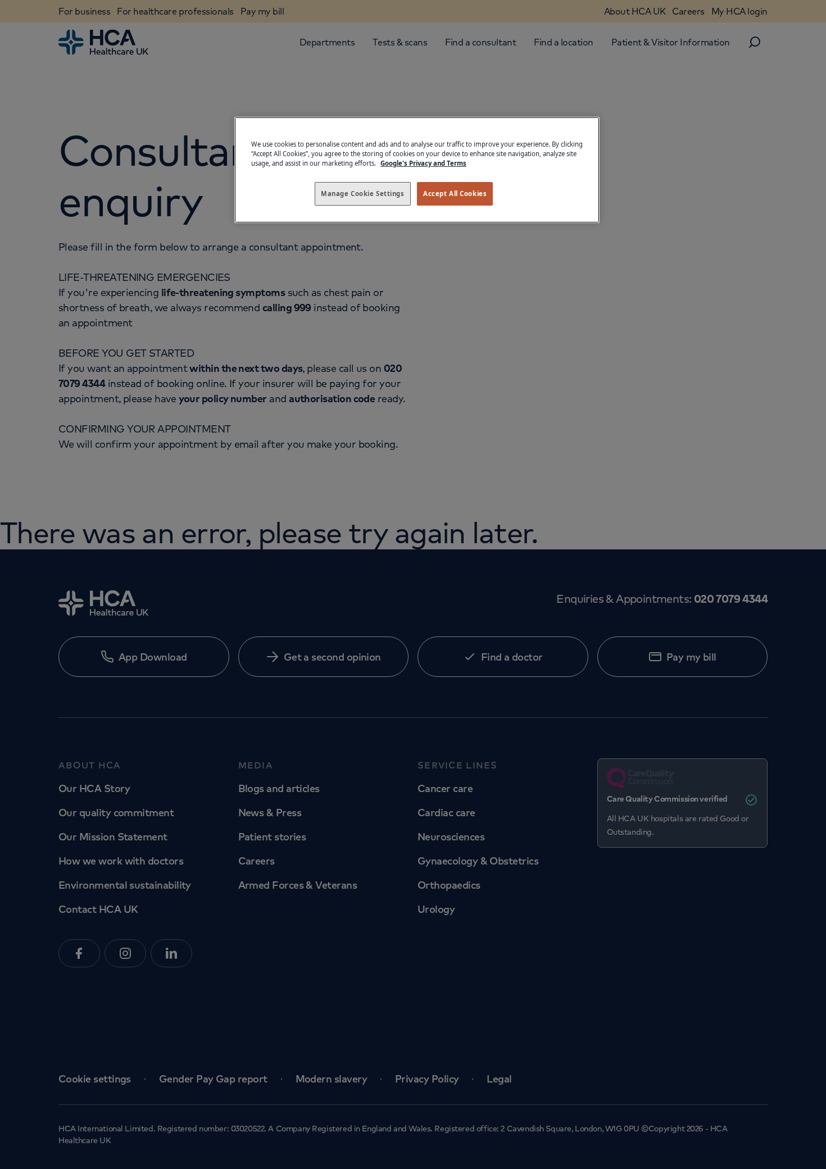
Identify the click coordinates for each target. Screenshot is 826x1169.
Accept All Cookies (455, 193)
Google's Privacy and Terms (423, 163)
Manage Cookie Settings (363, 193)
